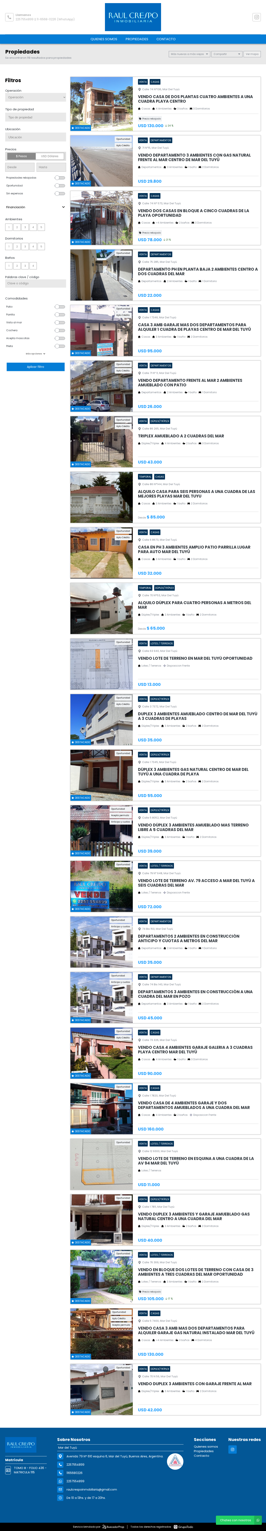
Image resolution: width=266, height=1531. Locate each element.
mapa (254, 54)
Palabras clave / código (22, 277)
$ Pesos (21, 156)
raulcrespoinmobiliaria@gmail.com (91, 1489)
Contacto (166, 39)
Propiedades (137, 39)
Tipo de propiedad (19, 109)
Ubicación (12, 129)
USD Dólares (49, 156)
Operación (13, 90)
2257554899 (75, 1481)
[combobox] (35, 117)
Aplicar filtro (35, 367)
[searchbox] (37, 117)
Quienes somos (104, 39)
